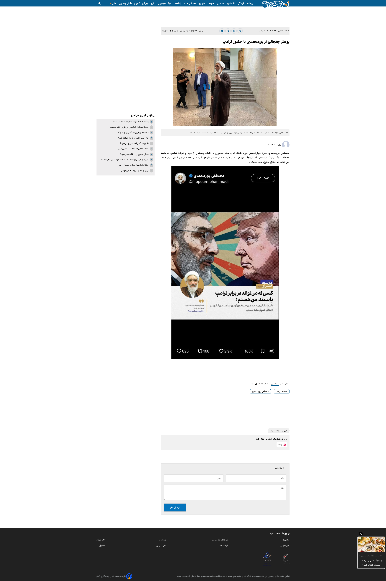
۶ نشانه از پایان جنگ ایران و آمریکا (133, 132)
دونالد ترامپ (281, 391)
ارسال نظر (175, 507)
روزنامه (250, 3)
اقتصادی (231, 3)
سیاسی (262, 31)
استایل (102, 545)
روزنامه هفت (274, 145)
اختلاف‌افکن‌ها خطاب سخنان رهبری (133, 149)
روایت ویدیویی (164, 3)
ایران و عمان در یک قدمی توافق (135, 170)
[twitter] (234, 30)
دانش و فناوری (125, 3)
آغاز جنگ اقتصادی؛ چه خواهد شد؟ (133, 138)
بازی (152, 3)
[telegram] (228, 30)
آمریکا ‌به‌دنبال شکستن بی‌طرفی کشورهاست (129, 127)
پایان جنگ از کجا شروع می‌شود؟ (134, 143)
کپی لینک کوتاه (281, 430)
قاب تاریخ (100, 540)
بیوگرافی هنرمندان (220, 540)
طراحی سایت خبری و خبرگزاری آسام (111, 576)
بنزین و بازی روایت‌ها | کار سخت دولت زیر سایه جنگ (125, 159)
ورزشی (145, 3)
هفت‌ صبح (272, 31)
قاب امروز (162, 540)
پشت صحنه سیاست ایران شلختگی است (131, 121)
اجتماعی (221, 3)
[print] (222, 30)
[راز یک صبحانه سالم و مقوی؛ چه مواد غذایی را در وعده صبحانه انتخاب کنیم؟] (371, 544)
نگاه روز (286, 540)
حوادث (211, 3)
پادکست (178, 3)
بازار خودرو (285, 545)
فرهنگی (241, 3)
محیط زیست (190, 3)
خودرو (202, 3)
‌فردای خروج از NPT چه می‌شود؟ (134, 154)
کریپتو (136, 3)
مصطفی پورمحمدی (260, 391)
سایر (114, 3)
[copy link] (240, 30)
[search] (99, 3)
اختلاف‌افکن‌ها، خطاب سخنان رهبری (133, 165)
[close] (371, 534)
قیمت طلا (224, 545)
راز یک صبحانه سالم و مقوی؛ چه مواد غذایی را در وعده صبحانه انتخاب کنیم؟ (371, 560)
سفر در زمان (161, 545)
